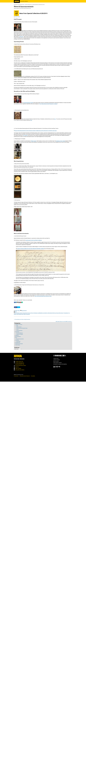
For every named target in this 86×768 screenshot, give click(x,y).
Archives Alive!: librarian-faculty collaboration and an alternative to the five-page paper (40, 130)
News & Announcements (23, 6)
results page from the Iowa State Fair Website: (34, 240)
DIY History (25, 135)
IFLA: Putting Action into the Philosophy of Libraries (48, 103)
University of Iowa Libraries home (19, 4)
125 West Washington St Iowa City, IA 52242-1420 (19, 363)
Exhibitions (17, 335)
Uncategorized (17, 342)
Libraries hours (56, 358)
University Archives (19, 330)
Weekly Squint (21, 314)
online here (21, 36)
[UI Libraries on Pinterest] (58, 356)
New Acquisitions (18, 336)
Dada (17, 325)
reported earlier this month (28, 102)
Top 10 (17, 329)
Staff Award (18, 341)
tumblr (18, 314)
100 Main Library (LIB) (19, 361)
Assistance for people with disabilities (60, 364)
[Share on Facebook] (15, 307)
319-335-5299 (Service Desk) (20, 365)
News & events (56, 361)
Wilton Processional (27, 314)
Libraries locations (56, 359)
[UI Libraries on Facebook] (55, 356)
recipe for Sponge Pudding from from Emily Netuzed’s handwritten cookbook (30, 248)
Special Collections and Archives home (38, 4)
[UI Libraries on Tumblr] (60, 356)
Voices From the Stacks (19, 343)
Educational (17, 331)
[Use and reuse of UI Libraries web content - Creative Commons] (56, 367)
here (31, 120)
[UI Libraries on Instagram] (54, 356)
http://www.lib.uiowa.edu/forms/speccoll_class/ (43, 296)
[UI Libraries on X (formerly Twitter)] (57, 356)
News (16, 311)
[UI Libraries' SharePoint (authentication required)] (59, 367)
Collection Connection (18, 324)
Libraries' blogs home (28, 4)
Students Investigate (19, 334)
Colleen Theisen (17, 16)
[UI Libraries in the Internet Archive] (54, 367)
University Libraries (24, 1)
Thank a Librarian (18, 368)
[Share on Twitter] (18, 307)
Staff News (17, 340)
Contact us (17, 366)
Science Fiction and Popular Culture (21, 328)
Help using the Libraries (57, 362)
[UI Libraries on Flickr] (63, 356)
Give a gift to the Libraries (19, 369)
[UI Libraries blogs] (65, 356)
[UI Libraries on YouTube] (62, 356)
